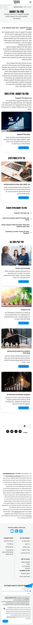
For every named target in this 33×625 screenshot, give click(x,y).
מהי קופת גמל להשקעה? (21, 213)
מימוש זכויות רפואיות (26, 567)
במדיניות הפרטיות (10, 617)
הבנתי (5, 621)
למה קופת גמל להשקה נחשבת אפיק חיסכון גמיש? (16, 219)
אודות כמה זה (26, 541)
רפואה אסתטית (25, 573)
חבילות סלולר (9, 547)
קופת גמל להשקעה (23, 134)
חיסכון (25, 7)
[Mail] (20, 431)
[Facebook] (16, 431)
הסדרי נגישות (26, 550)
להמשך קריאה (23, 148)
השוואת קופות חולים (25, 563)
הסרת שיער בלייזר (24, 576)
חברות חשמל (9, 554)
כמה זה (29, 7)
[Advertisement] (16, 454)
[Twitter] (11, 431)
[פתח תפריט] (30, 2)
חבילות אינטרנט (8, 541)
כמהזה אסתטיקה (25, 571)
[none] (16, 122)
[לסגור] (4, 608)
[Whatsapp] (7, 431)
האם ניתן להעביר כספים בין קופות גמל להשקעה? (17, 232)
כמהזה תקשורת (8, 538)
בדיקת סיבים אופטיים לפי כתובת (7, 551)
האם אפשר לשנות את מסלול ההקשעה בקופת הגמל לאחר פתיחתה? (15, 226)
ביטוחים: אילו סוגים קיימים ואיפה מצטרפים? (18, 352)
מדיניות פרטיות (25, 553)
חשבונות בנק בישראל (22, 268)
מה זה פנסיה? (25, 310)
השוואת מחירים (25, 538)
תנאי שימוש (26, 547)
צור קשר (27, 544)
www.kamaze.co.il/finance (13, 476)
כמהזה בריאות (25, 559)
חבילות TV (10, 544)
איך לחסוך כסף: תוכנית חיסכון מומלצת (17, 184)
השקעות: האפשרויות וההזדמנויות (18, 394)
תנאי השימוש (17, 512)
